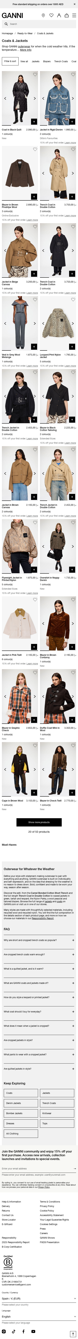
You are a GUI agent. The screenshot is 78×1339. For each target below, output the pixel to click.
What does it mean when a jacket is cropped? (26, 1024)
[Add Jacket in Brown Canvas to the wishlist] (35, 450)
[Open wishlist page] (51, 15)
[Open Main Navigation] (74, 15)
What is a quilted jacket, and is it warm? (24, 967)
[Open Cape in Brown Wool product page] (20, 769)
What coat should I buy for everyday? (22, 1009)
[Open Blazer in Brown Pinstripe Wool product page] (20, 173)
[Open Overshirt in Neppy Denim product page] (58, 546)
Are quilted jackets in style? (19, 1067)
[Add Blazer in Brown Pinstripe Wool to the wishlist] (35, 149)
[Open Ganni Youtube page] (33, 1331)
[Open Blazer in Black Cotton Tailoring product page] (58, 396)
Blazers (47, 61)
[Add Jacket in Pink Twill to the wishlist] (35, 600)
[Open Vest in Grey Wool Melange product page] (20, 323)
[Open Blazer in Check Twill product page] (58, 769)
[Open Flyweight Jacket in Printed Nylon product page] (20, 546)
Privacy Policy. (44, 1187)
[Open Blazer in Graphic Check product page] (20, 696)
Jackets (35, 61)
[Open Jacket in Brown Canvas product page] (20, 473)
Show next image (34, 98)
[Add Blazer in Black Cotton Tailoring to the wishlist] (73, 372)
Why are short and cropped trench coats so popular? (30, 938)
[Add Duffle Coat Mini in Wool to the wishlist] (73, 673)
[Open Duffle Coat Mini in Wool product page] (58, 696)
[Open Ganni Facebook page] (23, 1331)
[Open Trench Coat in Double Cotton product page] (58, 173)
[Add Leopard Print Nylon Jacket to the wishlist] (73, 300)
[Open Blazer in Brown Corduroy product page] (58, 623)
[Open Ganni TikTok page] (13, 1331)
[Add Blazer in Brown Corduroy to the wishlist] (73, 600)
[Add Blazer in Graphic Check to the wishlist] (35, 673)
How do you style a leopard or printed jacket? (26, 995)
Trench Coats (61, 61)
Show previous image (5, 98)
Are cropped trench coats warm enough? (24, 952)
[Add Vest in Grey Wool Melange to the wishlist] (35, 300)
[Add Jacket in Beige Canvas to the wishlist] (35, 227)
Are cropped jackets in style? (19, 1038)
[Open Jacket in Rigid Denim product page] (58, 98)
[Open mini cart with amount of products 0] (66, 15)
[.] (39, 4)
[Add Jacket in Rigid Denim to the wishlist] (73, 74)
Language (6, 1311)
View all (24, 61)
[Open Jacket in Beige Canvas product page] (20, 250)
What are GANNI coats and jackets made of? (26, 981)
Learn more (70, 142)
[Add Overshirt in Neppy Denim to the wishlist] (73, 522)
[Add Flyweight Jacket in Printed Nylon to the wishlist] (35, 522)
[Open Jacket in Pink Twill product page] (20, 623)
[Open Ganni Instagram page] (4, 1331)
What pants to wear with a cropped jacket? (25, 1052)
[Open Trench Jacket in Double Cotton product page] (20, 396)
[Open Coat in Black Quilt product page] (20, 98)
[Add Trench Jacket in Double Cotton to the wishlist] (35, 372)
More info (25, 50)
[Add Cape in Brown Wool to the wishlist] (35, 745)
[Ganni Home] (12, 15)
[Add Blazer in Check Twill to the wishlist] (73, 745)
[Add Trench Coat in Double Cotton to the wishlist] (73, 149)
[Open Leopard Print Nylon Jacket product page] (58, 323)
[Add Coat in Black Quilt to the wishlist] (35, 74)
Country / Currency (10, 1293)
